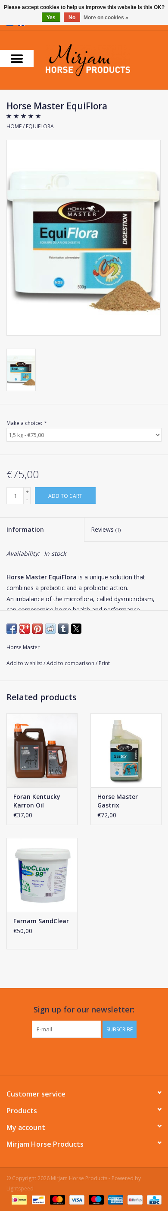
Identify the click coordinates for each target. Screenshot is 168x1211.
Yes (51, 18)
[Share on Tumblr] (63, 629)
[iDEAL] (18, 1199)
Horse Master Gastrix (117, 800)
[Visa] (76, 1199)
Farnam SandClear (41, 921)
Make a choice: (26, 423)
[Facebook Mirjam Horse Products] (76, 1055)
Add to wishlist (25, 663)
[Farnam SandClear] (42, 875)
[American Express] (114, 1199)
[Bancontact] (37, 1199)
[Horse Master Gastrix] (126, 750)
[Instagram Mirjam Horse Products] (92, 1055)
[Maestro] (95, 1199)
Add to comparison (71, 663)
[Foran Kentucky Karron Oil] (42, 750)
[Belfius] (133, 1199)
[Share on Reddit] (50, 629)
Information (25, 529)
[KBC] (153, 1199)
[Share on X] (76, 629)
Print (104, 663)
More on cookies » (106, 18)
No (71, 18)
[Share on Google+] (24, 629)
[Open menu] (17, 58)
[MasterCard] (56, 1199)
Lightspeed (20, 1188)
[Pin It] (37, 629)
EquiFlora (40, 126)
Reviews (106, 529)
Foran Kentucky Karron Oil (36, 800)
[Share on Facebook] (11, 629)
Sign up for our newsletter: (84, 1009)
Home (14, 126)
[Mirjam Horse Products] (101, 59)
